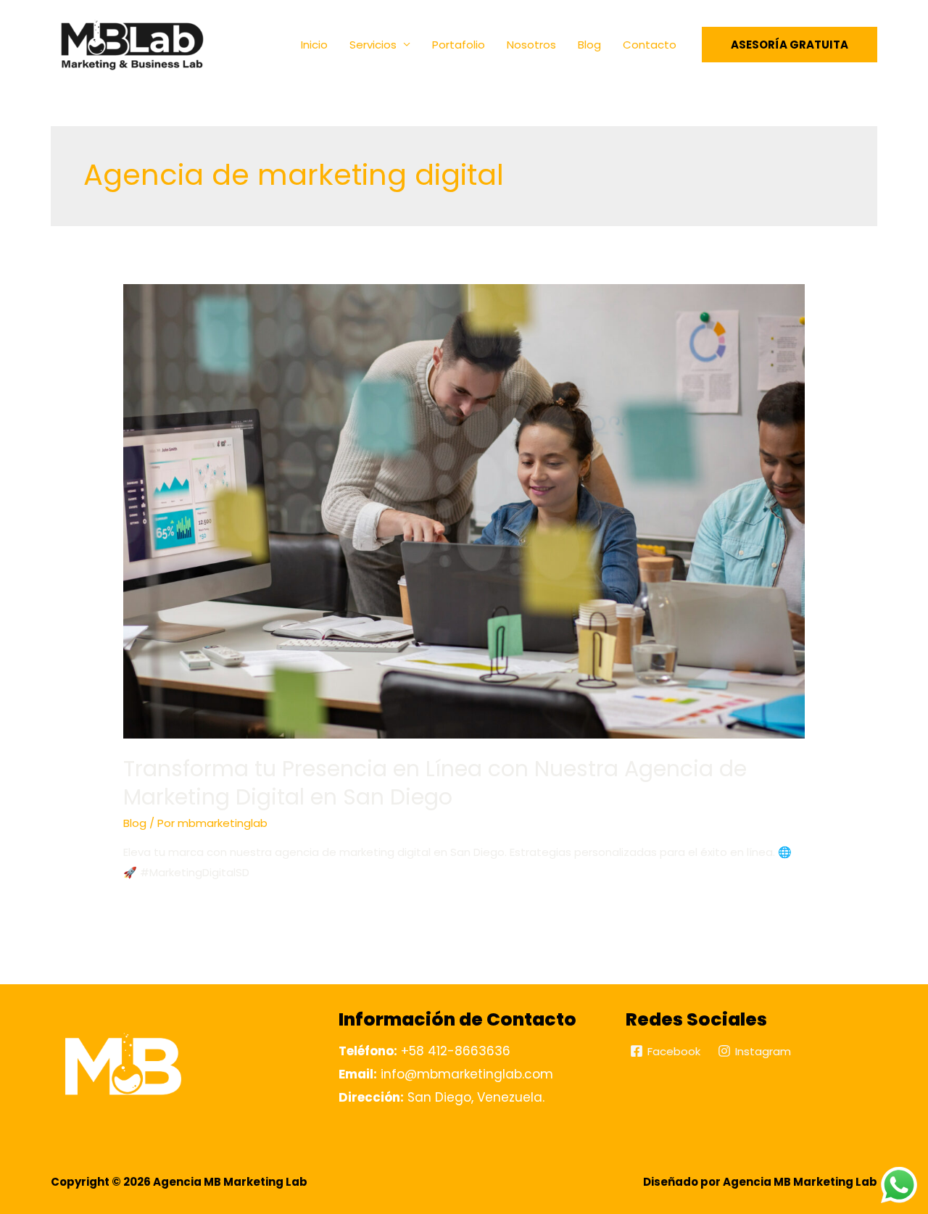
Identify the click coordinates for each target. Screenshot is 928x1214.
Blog (589, 44)
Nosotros (531, 44)
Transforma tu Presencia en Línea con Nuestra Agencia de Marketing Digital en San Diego (435, 782)
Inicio (314, 44)
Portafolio (458, 44)
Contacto (649, 44)
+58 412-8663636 (424, 1051)
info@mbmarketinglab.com (446, 1074)
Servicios (373, 44)
